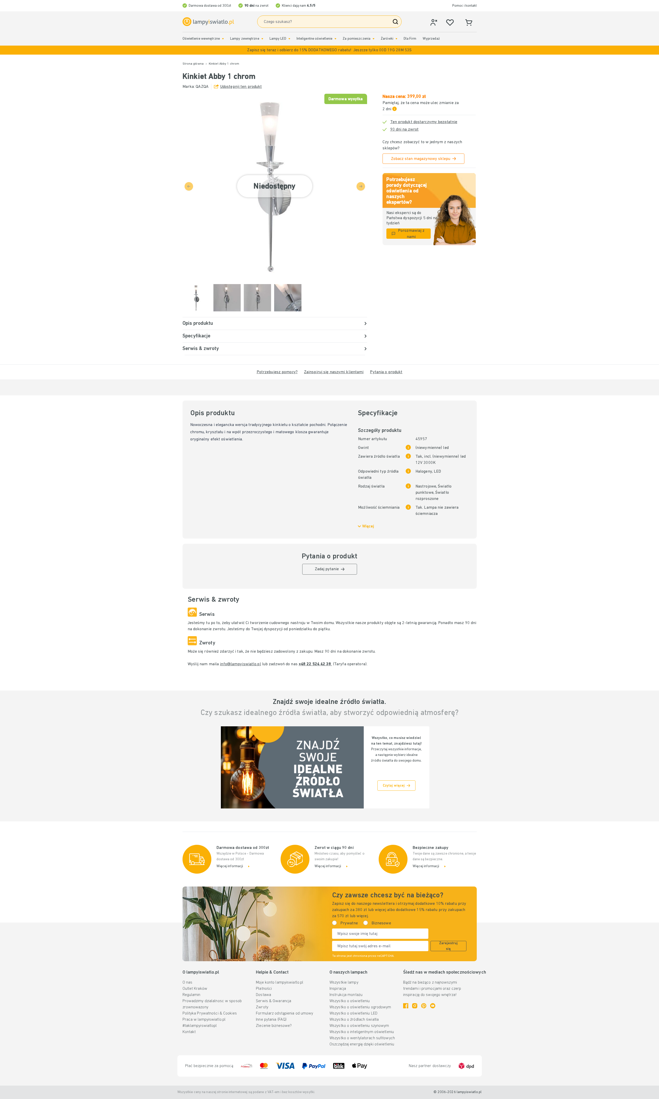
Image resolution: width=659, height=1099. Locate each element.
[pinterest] (423, 1005)
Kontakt (189, 1032)
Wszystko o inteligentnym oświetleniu (362, 1032)
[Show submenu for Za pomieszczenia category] (373, 38)
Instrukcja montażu (346, 995)
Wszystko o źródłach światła (354, 1020)
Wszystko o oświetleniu (350, 1001)
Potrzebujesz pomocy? (277, 372)
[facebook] (405, 1005)
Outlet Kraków (195, 989)
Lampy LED (278, 39)
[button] (329, 50)
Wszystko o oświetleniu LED (353, 1013)
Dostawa (263, 995)
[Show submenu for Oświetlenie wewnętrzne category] (223, 38)
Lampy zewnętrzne (244, 39)
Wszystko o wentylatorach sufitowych (362, 1038)
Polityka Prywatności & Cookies (210, 1013)
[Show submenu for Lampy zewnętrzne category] (262, 38)
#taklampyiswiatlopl (200, 1026)
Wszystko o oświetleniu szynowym (359, 1026)
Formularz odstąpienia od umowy (284, 1013)
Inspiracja (338, 989)
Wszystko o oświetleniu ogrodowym (360, 1007)
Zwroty (262, 1007)
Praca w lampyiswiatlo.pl (204, 1020)
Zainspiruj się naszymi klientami (334, 372)
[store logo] (208, 21)
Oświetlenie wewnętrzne (201, 39)
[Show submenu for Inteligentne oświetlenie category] (335, 38)
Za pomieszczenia (356, 39)
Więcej (368, 526)
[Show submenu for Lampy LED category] (289, 38)
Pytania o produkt (386, 372)
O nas (188, 983)
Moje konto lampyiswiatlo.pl (279, 983)
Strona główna (193, 63)
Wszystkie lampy (344, 983)
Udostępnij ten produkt (241, 87)
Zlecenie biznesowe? (274, 1026)
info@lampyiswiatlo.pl (240, 664)
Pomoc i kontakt (464, 6)
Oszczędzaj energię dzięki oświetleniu (362, 1044)
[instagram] (414, 1005)
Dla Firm (410, 39)
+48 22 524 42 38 (315, 664)
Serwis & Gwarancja (273, 1001)
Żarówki (387, 39)
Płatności (264, 989)
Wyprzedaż (431, 39)
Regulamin (192, 995)
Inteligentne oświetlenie (315, 39)
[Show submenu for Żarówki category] (396, 38)
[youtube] (432, 1005)
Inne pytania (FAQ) (271, 1020)
